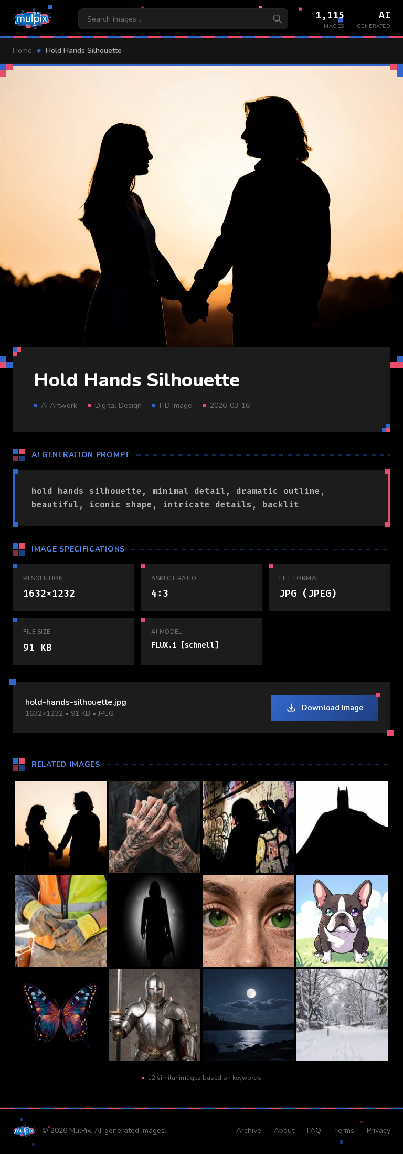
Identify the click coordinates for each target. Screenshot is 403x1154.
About (284, 1131)
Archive (248, 1131)
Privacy (378, 1131)
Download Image (332, 708)
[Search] (277, 18)
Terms (344, 1131)
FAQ (314, 1131)
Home (22, 51)
